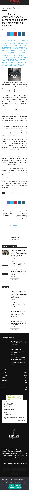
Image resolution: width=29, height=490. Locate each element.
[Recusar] (27, 484)
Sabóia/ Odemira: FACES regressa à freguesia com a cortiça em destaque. (18, 351)
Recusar (18, 485)
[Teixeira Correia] (3, 30)
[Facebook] (8, 34)
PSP (3, 195)
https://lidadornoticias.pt (14, 239)
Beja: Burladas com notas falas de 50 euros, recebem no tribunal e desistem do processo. (21, 215)
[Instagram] (8, 469)
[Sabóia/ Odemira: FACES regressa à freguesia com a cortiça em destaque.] (5, 351)
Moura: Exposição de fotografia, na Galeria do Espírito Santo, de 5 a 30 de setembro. (19, 323)
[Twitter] (12, 34)
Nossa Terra (8, 7)
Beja (7, 192)
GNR (11, 192)
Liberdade (15, 192)
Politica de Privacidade (15, 487)
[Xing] (16, 473)
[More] (27, 34)
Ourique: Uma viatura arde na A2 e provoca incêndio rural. (7, 213)
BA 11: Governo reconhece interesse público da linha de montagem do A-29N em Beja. (18, 263)
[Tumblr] (23, 34)
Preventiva (21, 192)
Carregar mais (14, 279)
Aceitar (11, 485)
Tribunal (7, 195)
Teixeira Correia (9, 29)
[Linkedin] (19, 34)
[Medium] (16, 469)
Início (3, 7)
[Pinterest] (15, 34)
